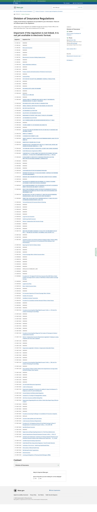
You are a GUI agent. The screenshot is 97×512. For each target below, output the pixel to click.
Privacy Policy (33, 495)
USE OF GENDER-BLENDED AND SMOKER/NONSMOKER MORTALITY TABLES (38, 120)
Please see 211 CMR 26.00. (28, 94)
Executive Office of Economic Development (24, 11)
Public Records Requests (51, 495)
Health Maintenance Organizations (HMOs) (32, 150)
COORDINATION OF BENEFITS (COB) (30, 136)
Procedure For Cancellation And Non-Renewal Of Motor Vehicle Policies (38, 300)
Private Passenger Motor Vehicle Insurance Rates (33, 254)
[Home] (14, 11)
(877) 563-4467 (74, 43)
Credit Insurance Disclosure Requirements (32, 421)
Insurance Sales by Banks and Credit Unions (32, 418)
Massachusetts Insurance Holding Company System (34, 57)
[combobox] (67, 7)
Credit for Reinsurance (28, 386)
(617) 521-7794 (72, 40)
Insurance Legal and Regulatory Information (54, 11)
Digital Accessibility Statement (21, 495)
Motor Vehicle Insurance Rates (29, 286)
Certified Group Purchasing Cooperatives (32, 440)
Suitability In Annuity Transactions (30, 298)
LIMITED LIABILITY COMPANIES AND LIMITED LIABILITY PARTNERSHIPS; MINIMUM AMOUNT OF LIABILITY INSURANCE (39, 100)
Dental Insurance (26, 452)
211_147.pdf (54, 438)
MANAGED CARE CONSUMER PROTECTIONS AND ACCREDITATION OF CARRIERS (40, 176)
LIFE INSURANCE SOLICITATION (30, 117)
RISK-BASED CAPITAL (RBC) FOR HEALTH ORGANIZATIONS (35, 103)
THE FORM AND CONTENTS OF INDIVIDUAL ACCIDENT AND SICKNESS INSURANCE (40, 148)
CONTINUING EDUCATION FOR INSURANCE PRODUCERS (35, 170)
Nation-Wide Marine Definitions (29, 64)
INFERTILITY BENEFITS (28, 133)
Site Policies (41, 495)
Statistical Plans (26, 76)
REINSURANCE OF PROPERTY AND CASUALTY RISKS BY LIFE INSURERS (38, 115)
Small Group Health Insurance (29, 219)
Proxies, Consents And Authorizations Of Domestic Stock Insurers (37, 71)
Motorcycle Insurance (27, 47)
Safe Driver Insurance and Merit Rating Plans (32, 397)
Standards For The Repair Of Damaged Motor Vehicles (34, 395)
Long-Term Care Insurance (28, 216)
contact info (71, 48)
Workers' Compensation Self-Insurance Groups (33, 221)
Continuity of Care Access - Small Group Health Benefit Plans (36, 445)
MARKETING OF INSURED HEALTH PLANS (31, 142)
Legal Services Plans (27, 283)
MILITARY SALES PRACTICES (29, 108)
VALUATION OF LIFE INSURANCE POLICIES (32, 113)
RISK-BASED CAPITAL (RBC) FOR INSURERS (32, 88)
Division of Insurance (40, 11)
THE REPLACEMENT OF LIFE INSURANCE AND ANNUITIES (35, 125)
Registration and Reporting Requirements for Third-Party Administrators (39, 432)
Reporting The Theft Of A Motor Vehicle (32, 245)
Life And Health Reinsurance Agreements (32, 384)
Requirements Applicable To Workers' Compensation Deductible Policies (38, 348)
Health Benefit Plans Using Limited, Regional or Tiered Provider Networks (39, 443)
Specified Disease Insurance (29, 427)
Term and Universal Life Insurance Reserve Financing (34, 202)
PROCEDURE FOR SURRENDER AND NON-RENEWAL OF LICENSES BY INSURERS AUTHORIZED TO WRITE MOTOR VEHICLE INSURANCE (39, 182)
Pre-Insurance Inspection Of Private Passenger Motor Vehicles (36, 293)
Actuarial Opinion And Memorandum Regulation (33, 393)
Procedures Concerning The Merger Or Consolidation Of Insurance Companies (40, 413)
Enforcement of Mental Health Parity (31, 447)
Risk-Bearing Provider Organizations (31, 450)
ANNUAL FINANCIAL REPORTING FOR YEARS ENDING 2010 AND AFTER (38, 105)
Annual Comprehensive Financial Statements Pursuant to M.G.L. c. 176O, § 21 (39, 434)
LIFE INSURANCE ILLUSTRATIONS (30, 110)
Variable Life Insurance (28, 295)
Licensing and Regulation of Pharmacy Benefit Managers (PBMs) (37, 455)
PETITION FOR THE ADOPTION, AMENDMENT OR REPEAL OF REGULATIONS (39, 78)
